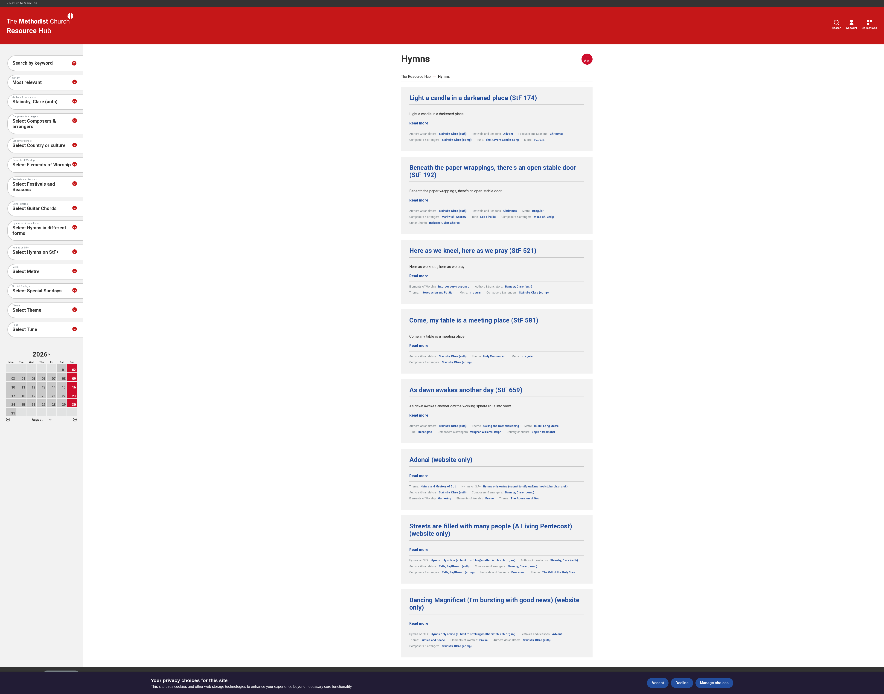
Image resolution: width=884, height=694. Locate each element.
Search (836, 28)
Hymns (444, 76)
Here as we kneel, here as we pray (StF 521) (472, 250)
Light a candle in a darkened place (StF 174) (473, 98)
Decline (682, 683)
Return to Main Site (23, 3)
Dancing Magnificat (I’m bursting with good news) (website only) (494, 603)
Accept (657, 683)
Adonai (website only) (440, 460)
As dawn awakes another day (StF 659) (465, 390)
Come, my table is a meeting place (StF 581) (473, 320)
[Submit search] (74, 63)
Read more (418, 123)
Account (851, 28)
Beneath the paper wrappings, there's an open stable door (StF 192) (492, 171)
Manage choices (714, 683)
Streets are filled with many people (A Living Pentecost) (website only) (490, 530)
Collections (869, 28)
